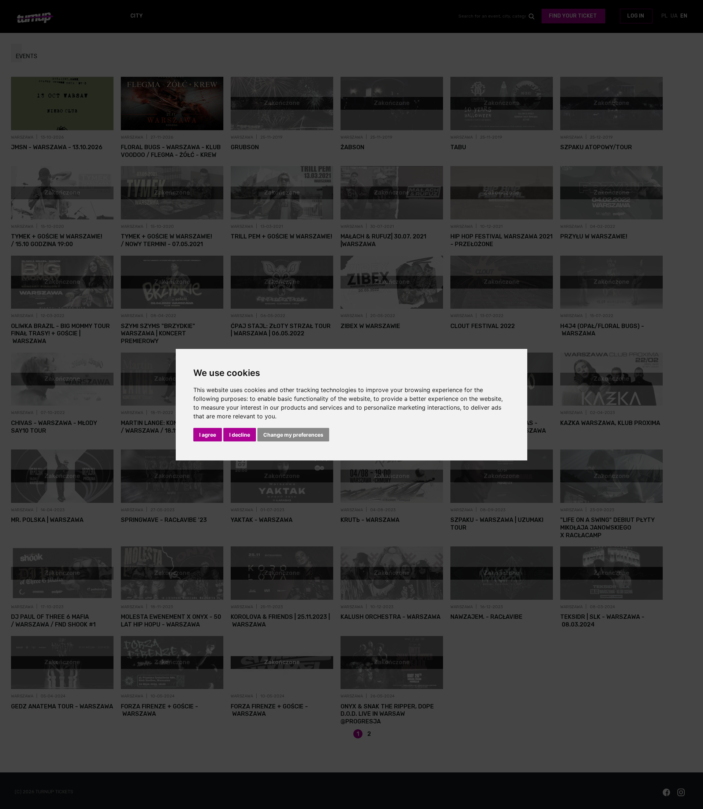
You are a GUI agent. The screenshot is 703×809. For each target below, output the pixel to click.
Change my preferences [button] (293, 435)
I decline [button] (239, 435)
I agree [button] (207, 435)
